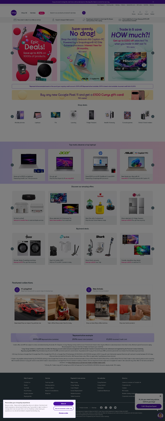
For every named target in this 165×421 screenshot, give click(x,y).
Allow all (63, 403)
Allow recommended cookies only (63, 408)
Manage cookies (63, 413)
